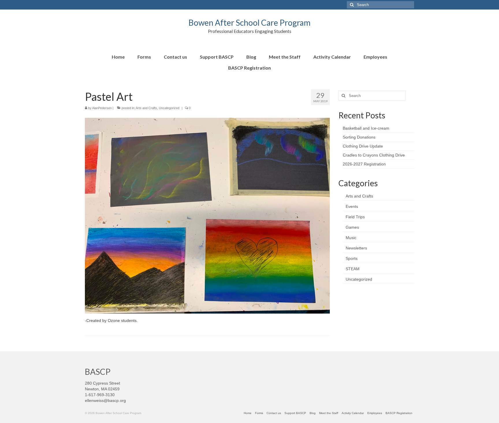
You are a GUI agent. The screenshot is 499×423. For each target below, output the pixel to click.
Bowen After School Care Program (249, 22)
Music (351, 237)
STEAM (353, 269)
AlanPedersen (102, 108)
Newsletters (356, 248)
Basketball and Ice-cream (366, 128)
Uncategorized (169, 108)
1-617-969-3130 (100, 394)
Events (352, 206)
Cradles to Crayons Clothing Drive (374, 155)
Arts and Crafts (146, 108)
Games (352, 227)
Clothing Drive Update (363, 146)
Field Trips (355, 217)
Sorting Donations (359, 137)
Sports (352, 258)
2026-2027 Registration (364, 164)
